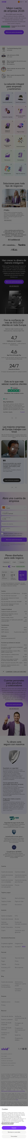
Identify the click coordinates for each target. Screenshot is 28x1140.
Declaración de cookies (7, 1123)
